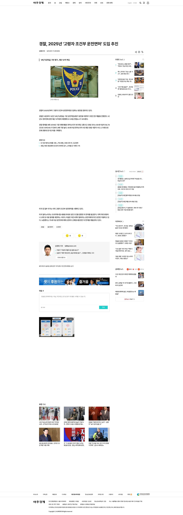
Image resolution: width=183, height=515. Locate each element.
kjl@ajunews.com (70, 246)
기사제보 (64, 494)
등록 (103, 307)
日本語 (135, 3)
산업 (60, 3)
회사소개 (35, 494)
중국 (49, 3)
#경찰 (42, 227)
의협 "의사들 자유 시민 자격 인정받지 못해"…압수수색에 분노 (99, 444)
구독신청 (45, 494)
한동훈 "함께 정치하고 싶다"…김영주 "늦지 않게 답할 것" (99, 423)
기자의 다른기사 (61, 257)
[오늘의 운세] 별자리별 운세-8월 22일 (129, 195)
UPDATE (139, 171)
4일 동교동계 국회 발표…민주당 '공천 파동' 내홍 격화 (49, 444)
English (130, 3)
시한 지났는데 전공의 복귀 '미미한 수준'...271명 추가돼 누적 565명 (49, 423)
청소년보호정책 (89, 494)
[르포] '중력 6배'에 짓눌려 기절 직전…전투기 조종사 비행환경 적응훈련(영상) (74, 423)
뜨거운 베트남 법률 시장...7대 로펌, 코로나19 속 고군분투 (59, 143)
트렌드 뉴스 (119, 59)
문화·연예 (109, 3)
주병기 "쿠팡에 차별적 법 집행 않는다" (68, 250)
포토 (101, 3)
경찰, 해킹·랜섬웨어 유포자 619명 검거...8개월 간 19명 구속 (60, 146)
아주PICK (118, 221)
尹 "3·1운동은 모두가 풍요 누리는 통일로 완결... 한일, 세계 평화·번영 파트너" (74, 444)
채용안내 (54, 494)
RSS (129, 494)
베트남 (142, 269)
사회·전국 (88, 3)
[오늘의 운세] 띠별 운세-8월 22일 (127, 202)
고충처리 (111, 494)
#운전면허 (50, 227)
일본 (136, 269)
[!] (143, 59)
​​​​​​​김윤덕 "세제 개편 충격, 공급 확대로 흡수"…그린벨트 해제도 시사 (75, 253)
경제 (74, 3)
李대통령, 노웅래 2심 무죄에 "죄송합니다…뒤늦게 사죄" (130, 180)
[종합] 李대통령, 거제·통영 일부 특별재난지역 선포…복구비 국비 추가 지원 (131, 188)
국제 (95, 3)
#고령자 (58, 227)
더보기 (124, 299)
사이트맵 (120, 494)
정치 (80, 3)
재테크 (67, 3)
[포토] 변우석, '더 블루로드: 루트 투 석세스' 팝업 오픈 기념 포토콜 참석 (130, 209)
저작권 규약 (101, 494)
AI (55, 3)
